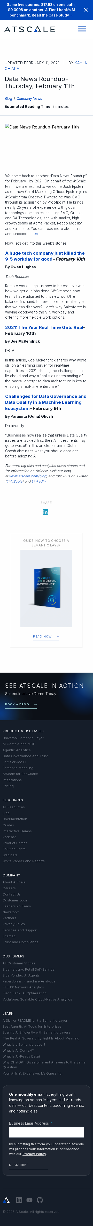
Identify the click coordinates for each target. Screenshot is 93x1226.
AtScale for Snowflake (20, 774)
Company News (29, 98)
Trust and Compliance (20, 942)
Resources (13, 800)
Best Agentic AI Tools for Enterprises (32, 1026)
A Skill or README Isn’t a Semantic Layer (35, 1020)
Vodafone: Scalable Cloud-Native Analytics (37, 999)
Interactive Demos (17, 831)
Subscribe (19, 1165)
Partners (9, 918)
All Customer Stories (19, 963)
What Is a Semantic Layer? (24, 1044)
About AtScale (14, 882)
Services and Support (20, 930)
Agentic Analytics (17, 750)
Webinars (10, 855)
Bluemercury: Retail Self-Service (29, 969)
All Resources (14, 807)
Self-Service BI (14, 762)
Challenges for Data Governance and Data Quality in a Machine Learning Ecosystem (46, 402)
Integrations (12, 780)
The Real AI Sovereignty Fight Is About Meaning (41, 1038)
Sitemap (9, 936)
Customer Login (15, 900)
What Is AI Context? (18, 1050)
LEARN (8, 1013)
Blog (8, 98)
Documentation (15, 819)
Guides (8, 825)
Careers (9, 888)
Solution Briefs (14, 849)
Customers (14, 956)
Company (11, 875)
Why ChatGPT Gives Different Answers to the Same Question (44, 1064)
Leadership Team (17, 906)
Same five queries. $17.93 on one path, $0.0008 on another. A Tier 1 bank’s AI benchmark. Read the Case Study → (41, 10)
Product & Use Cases (23, 731)
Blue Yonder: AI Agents (21, 975)
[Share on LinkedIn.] (45, 511)
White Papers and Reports (24, 861)
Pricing (8, 786)
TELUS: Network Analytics (23, 987)
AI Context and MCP (19, 744)
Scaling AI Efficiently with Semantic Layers (36, 1032)
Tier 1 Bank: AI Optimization (25, 993)
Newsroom (11, 912)
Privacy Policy (14, 924)
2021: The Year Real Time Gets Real (44, 327)
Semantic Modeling (18, 768)
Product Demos (15, 843)
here (36, 234)
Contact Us (12, 894)
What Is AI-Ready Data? (21, 1056)
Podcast (9, 837)
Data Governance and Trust (25, 756)
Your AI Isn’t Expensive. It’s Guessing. (33, 1073)
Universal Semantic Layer (23, 738)
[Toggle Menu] (82, 29)
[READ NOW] (46, 588)
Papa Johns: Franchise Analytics (29, 981)
